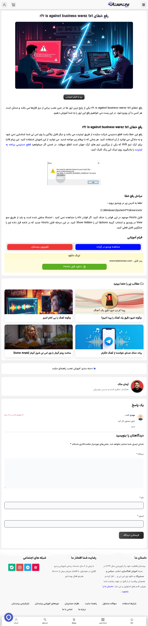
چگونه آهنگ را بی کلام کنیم (57, 318)
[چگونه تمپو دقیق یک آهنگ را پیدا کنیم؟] (109, 301)
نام (141, 497)
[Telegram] (27, 567)
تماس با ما (67, 609)
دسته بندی (103, 623)
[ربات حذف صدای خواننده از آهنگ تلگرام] (109, 337)
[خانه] (131, 619)
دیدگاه (140, 454)
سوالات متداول (110, 603)
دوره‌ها (74, 623)
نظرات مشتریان (72, 603)
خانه (131, 623)
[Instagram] (19, 567)
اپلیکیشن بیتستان (20, 603)
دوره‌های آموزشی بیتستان (47, 603)
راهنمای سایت (59, 368)
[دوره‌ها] (74, 619)
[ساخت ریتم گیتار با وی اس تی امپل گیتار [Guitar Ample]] (38, 337)
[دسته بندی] (102, 619)
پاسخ (133, 427)
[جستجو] (45, 619)
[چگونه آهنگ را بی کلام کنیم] (38, 301)
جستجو (45, 623)
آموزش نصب (73, 368)
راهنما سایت (91, 603)
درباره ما (82, 609)
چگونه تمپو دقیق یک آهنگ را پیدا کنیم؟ (121, 318)
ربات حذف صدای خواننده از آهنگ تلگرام (121, 353)
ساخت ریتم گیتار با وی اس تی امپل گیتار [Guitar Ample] (42, 353)
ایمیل (140, 516)
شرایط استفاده (129, 603)
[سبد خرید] (13, 4)
